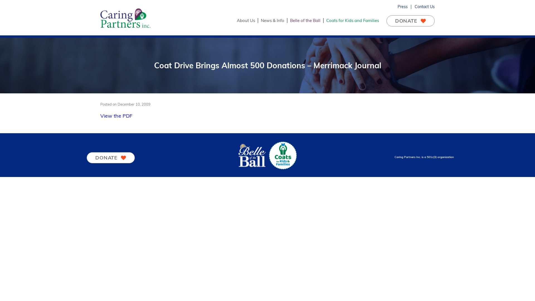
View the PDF (116, 116)
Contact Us (425, 6)
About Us (246, 20)
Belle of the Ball (305, 20)
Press (403, 6)
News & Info (272, 20)
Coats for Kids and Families (352, 20)
